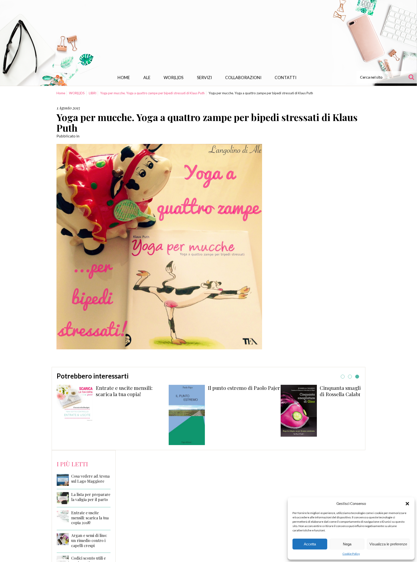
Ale (146, 77)
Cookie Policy (351, 553)
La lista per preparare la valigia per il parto (90, 497)
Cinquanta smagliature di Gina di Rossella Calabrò (249, 390)
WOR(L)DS (173, 77)
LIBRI (92, 93)
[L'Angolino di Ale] (208, 37)
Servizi (204, 77)
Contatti (285, 77)
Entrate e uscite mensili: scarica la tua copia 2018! (90, 517)
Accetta (310, 544)
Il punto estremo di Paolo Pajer (138, 387)
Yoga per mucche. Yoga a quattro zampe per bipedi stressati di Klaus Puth (152, 93)
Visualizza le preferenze (388, 544)
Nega (347, 544)
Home (124, 77)
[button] (407, 503)
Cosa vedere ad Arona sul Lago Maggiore (90, 479)
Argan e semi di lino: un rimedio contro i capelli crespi (89, 540)
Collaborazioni (243, 77)
